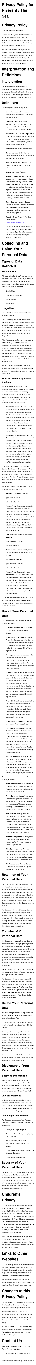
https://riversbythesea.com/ (15, 222)
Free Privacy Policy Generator (16, 63)
